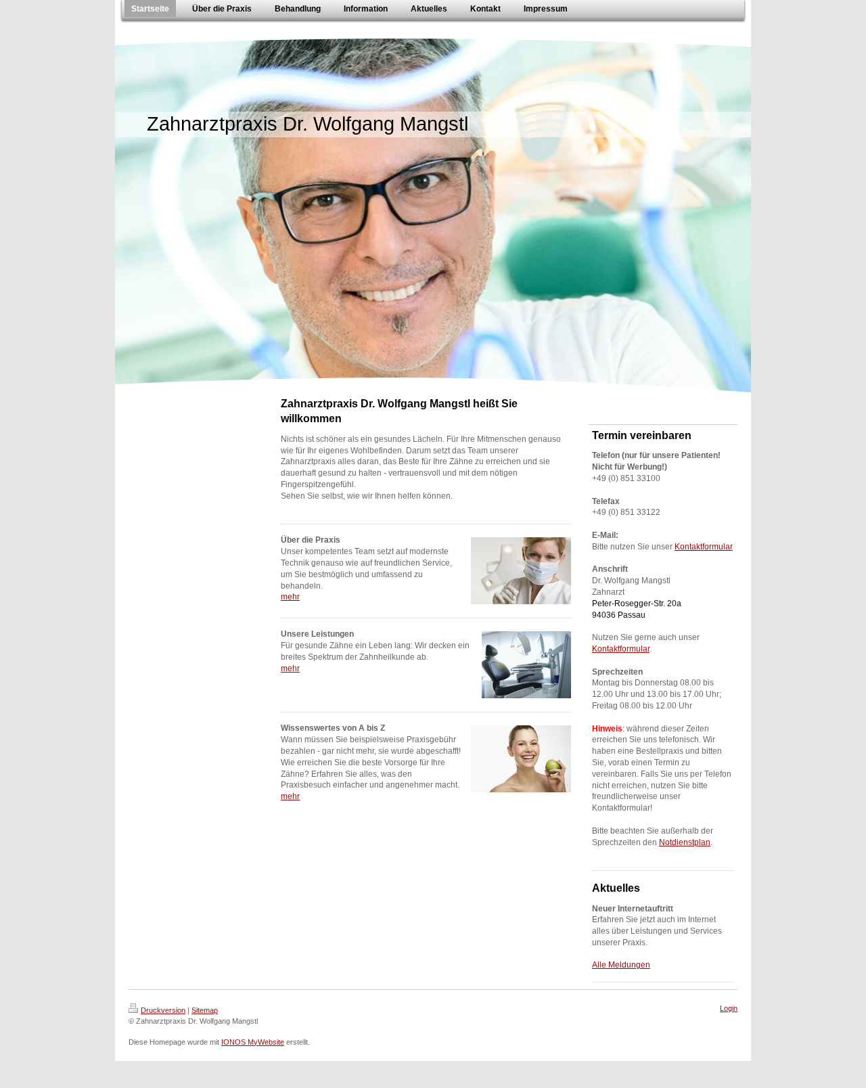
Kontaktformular (704, 546)
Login (728, 1008)
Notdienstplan (684, 842)
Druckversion (163, 1010)
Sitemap (204, 1010)
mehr (290, 597)
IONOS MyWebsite (252, 1042)
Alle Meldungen (621, 965)
